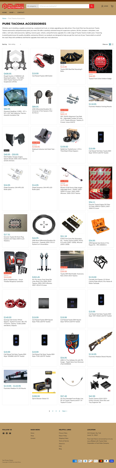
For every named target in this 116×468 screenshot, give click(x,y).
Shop (11, 12)
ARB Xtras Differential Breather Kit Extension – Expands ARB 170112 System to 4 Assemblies (43, 242)
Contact (20, 12)
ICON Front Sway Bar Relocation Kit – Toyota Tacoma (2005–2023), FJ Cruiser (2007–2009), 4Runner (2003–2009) (71, 241)
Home (4, 12)
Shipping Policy (63, 438)
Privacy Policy (63, 433)
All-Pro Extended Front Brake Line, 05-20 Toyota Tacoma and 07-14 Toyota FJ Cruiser (71, 400)
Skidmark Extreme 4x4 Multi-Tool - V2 (43, 150)
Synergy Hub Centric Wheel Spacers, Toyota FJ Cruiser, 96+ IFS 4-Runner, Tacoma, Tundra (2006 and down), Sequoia (15, 323)
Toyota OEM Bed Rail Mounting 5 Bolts (71, 70)
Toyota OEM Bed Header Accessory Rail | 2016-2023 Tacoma (72, 275)
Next (64, 411)
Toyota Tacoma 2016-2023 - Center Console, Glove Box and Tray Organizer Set (99, 400)
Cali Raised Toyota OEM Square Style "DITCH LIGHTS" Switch (70, 321)
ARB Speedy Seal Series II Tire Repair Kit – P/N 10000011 (99, 244)
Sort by (4, 44)
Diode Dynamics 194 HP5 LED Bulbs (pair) (14, 188)
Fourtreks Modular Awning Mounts (100, 107)
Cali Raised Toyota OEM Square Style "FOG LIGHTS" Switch (42, 321)
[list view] (112, 44)
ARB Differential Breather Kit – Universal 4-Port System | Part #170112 (42, 111)
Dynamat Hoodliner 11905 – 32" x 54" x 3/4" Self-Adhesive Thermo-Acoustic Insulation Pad (15, 113)
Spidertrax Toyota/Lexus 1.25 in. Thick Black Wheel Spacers (71, 150)
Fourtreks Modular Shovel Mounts (100, 357)
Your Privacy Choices (7, 460)
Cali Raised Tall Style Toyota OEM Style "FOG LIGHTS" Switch (43, 355)
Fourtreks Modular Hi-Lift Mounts (15, 388)
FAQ (60, 446)
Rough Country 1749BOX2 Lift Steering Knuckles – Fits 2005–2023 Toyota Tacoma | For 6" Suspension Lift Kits (14, 79)
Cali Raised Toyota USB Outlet (42, 76)
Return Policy (63, 436)
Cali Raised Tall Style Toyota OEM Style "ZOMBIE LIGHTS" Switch (15, 355)
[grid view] (110, 44)
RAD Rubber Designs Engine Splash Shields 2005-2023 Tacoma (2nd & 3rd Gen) (15, 159)
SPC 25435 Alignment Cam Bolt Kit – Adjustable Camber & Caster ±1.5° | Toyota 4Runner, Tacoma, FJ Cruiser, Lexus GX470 (71, 119)
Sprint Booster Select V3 (40, 399)
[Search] (91, 6)
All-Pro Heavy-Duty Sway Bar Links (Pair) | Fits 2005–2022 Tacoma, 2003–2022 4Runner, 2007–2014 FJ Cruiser (42, 282)
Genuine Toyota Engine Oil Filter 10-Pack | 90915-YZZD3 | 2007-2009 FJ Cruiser (99, 206)
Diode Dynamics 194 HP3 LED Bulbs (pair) (42, 188)
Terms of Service (64, 441)
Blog (60, 449)
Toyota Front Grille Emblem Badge (100, 79)
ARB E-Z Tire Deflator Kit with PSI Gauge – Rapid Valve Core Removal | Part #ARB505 (71, 362)
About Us (62, 443)
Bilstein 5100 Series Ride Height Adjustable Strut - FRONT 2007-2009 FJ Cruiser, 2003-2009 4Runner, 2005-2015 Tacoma (71, 190)
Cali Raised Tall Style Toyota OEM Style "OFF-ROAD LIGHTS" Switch (100, 315)
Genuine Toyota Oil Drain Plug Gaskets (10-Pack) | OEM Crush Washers (14, 239)
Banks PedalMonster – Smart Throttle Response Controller (13, 281)
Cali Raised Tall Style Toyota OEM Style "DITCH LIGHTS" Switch (100, 152)
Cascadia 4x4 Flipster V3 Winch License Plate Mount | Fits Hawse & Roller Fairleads (100, 281)
